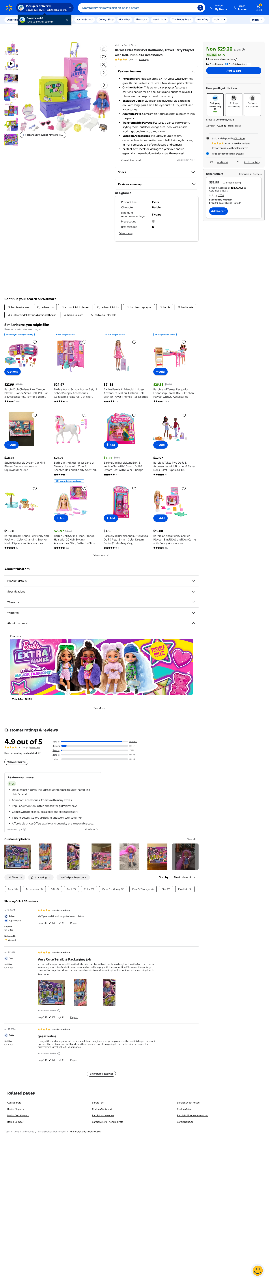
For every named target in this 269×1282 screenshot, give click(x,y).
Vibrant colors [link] (21, 817)
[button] (219, 7)
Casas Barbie (14, 1102)
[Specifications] (193, 591)
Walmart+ (219, 19)
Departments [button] (14, 19)
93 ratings (144, 59)
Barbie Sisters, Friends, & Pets (107, 1121)
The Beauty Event (181, 19)
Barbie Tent (98, 1102)
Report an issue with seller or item (230, 147)
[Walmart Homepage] (9, 7)
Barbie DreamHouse (103, 1115)
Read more (43, 974)
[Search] (200, 8)
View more (125, 233)
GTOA (221, 195)
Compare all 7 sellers (250, 173)
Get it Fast (124, 19)
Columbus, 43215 (225, 119)
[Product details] (193, 581)
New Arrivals (159, 19)
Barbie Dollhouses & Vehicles (192, 1115)
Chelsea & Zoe (184, 1109)
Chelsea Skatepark (102, 1109)
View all (191, 839)
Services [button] (37, 19)
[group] (132, 59)
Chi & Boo (239, 138)
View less (90, 829)
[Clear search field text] (192, 7)
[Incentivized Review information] (58, 1010)
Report (74, 922)
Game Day (202, 19)
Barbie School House (188, 1102)
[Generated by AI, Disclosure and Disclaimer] (193, 160)
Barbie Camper (15, 1121)
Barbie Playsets (15, 1109)
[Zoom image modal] (103, 64)
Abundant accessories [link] (26, 800)
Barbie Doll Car (185, 1121)
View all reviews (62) (101, 1073)
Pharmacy (141, 19)
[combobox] (141, 7)
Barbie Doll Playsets (18, 1115)
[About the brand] (193, 623)
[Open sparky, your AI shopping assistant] (257, 1270)
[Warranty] (193, 602)
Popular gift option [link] (24, 806)
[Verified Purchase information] (71, 909)
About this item (17, 569)
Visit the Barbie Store (126, 45)
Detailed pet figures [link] (24, 790)
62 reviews (35, 747)
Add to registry (252, 162)
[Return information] (249, 64)
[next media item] (104, 85)
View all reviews (16, 761)
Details (240, 153)
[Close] (68, 19)
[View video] (103, 72)
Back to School (84, 19)
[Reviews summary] (136, 59)
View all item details (131, 160)
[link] (185, 856)
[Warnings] (193, 613)
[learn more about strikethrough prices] (243, 49)
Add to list (222, 162)
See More (99, 708)
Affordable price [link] (22, 823)
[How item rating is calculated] (39, 753)
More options (234, 126)
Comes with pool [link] (22, 811)
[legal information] (235, 59)
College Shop (106, 19)
